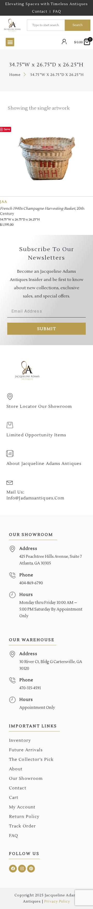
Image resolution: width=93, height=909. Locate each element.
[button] (10, 42)
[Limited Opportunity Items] (9, 425)
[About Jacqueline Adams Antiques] (9, 453)
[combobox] (46, 25)
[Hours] (12, 595)
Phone (26, 575)
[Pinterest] (31, 868)
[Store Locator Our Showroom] (9, 396)
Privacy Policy (57, 901)
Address (28, 548)
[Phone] (12, 575)
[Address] (12, 549)
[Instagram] (22, 868)
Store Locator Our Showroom (39, 406)
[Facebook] (13, 868)
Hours (26, 594)
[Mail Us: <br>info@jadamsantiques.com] (9, 482)
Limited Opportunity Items (36, 435)
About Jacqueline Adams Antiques (43, 463)
